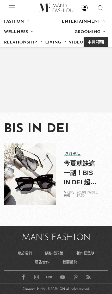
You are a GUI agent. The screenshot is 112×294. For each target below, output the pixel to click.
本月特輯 (96, 42)
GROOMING (87, 32)
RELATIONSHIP (20, 42)
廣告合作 (42, 262)
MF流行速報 (69, 194)
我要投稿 (70, 262)
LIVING (53, 42)
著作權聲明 (85, 253)
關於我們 (24, 253)
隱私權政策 (54, 253)
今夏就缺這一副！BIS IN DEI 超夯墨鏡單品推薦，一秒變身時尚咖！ (80, 173)
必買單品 (72, 154)
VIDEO (76, 42)
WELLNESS (16, 32)
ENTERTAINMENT (81, 22)
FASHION (14, 22)
